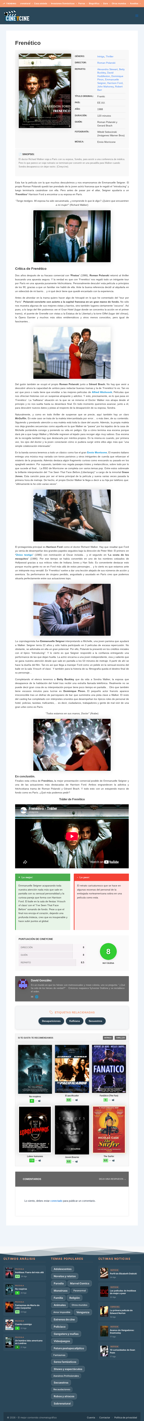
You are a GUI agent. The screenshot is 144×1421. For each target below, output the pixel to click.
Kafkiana (74, 1021)
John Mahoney (105, 86)
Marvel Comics (79, 1283)
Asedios (110, 3)
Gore (81, 3)
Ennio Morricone (97, 452)
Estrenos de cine (64, 1319)
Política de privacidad (125, 1417)
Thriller (109, 56)
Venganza (82, 1312)
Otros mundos (95, 3)
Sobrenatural (62, 1403)
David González (41, 980)
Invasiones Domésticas (39, 3)
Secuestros (95, 1021)
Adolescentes (62, 1269)
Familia (58, 1297)
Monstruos (60, 1290)
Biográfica (70, 3)
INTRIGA (108, 1038)
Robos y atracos (64, 1396)
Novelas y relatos (65, 1276)
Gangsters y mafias (66, 1334)
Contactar (104, 1417)
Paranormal (79, 1290)
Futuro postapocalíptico (69, 1348)
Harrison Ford (115, 83)
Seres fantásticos (65, 1361)
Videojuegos (62, 1341)
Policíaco (60, 1326)
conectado (56, 1200)
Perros (57, 3)
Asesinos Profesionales (66, 1375)
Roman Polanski (106, 62)
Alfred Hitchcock (102, 392)
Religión (74, 1297)
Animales (60, 1305)
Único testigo (24, 554)
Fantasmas (59, 1355)
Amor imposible (61, 1312)
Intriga (100, 56)
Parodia (59, 1283)
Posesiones (124, 3)
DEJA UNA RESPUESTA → (112, 1179)
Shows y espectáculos (68, 1369)
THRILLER (120, 1038)
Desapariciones (51, 1021)
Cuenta (91, 1417)
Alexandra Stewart (107, 69)
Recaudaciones (61, 1389)
